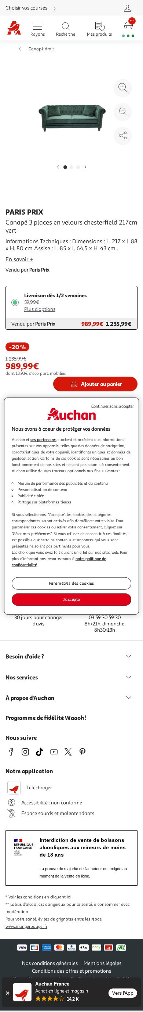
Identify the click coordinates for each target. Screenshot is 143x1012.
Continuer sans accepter (112, 406)
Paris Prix (39, 270)
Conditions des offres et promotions (71, 971)
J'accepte (71, 599)
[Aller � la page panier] (128, 28)
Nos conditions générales (50, 963)
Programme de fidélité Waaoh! (46, 717)
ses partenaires (43, 439)
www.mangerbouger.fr (26, 926)
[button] (57, 167)
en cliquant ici (57, 897)
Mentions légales (102, 963)
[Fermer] (7, 993)
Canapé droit (41, 49)
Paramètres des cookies (71, 583)
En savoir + (19, 259)
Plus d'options (39, 309)
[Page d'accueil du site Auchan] (14, 28)
